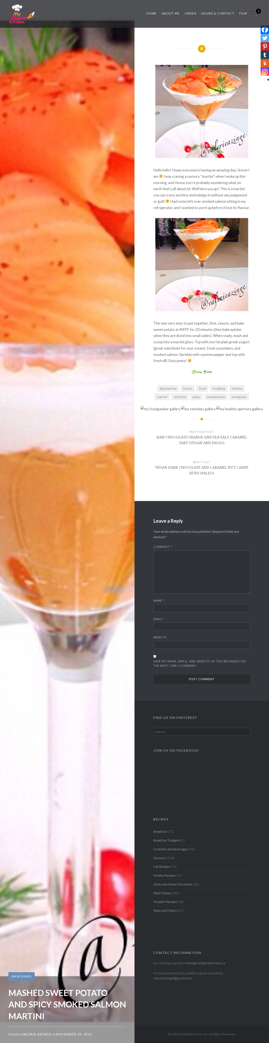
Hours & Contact (217, 13)
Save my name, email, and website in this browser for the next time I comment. (199, 663)
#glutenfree (168, 388)
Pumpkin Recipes (165, 902)
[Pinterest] (265, 46)
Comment (162, 546)
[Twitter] (265, 38)
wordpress (239, 397)
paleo (196, 397)
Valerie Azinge (36, 1034)
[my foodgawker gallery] (161, 409)
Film (243, 13)
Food (202, 388)
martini (162, 397)
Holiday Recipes (164, 875)
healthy (237, 388)
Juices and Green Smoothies (172, 884)
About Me (171, 13)
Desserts (159, 858)
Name (159, 600)
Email (159, 619)
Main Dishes (22, 976)
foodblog (218, 388)
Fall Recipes (161, 866)
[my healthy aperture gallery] (239, 409)
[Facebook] (265, 29)
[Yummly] (265, 63)
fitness (187, 388)
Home (152, 13)
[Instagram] (265, 71)
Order (190, 13)
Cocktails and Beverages (170, 849)
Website (160, 637)
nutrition (180, 397)
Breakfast (160, 831)
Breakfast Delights (166, 840)
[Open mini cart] (255, 16)
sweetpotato (216, 397)
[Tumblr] (265, 55)
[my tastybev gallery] (198, 409)
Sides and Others (165, 910)
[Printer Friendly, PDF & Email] (202, 372)
